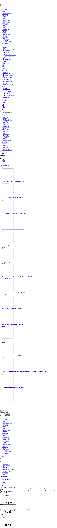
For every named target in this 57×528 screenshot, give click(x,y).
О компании (5, 67)
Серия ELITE (5, 11)
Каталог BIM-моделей (6, 58)
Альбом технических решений (6, 471)
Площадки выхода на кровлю (7, 139)
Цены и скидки (4, 86)
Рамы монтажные (4, 36)
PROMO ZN (3, 160)
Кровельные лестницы (6, 76)
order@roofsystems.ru (51, 490)
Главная (1, 112)
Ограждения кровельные (8, 51)
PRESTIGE (3, 162)
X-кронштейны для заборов (5, 42)
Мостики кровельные (8, 52)
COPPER (3, 163)
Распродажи (5, 47)
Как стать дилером (4, 70)
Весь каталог (3, 8)
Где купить (3, 69)
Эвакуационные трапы (5, 35)
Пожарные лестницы (4, 32)
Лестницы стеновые (7, 54)
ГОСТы (6, 60)
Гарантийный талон (6, 101)
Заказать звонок (2, 415)
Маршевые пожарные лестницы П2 (8, 33)
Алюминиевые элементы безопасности (7, 41)
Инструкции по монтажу (6, 50)
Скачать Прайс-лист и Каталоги (4, 165)
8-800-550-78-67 (12, 491)
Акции (3, 153)
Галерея (3, 64)
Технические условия (6, 473)
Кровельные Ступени (5, 23)
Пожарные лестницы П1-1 (6, 34)
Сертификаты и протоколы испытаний (8, 49)
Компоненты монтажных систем (9, 56)
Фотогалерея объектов (4, 476)
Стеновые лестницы (4, 30)
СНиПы (6, 61)
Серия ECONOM (5, 10)
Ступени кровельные (6, 466)
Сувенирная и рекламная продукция (7, 43)
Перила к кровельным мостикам (6, 20)
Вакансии (4, 107)
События (4, 68)
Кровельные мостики (5, 17)
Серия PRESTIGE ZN (6, 19)
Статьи (4, 57)
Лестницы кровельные (8, 53)
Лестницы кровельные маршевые (7, 77)
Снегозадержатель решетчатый (7, 13)
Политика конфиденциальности (6, 479)
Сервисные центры (6, 63)
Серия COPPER (5, 24)
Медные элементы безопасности (6, 148)
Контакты (3, 66)
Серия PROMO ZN (5, 116)
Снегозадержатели (4, 9)
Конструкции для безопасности (6, 22)
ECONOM (3, 161)
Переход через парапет (5, 37)
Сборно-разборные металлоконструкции (10, 55)
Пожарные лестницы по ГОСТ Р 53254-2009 (9, 78)
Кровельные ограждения (5, 14)
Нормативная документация (7, 59)
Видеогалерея (5, 65)
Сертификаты (5, 88)
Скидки (4, 48)
